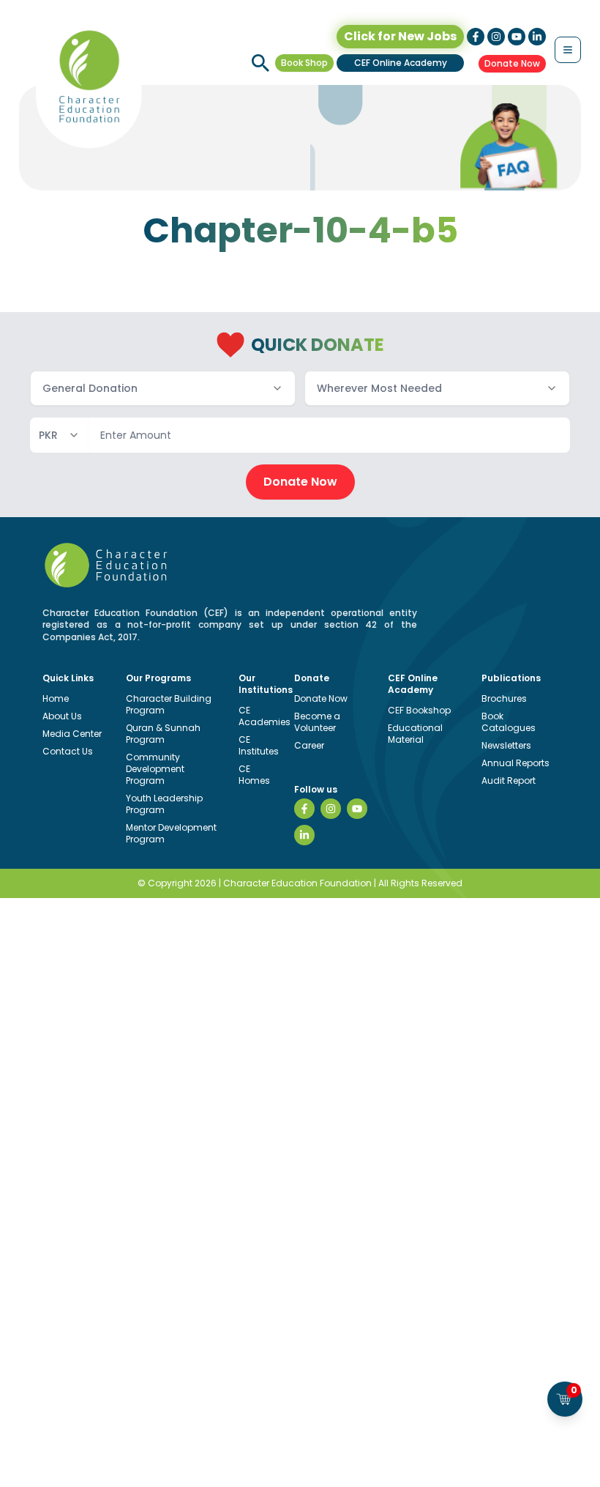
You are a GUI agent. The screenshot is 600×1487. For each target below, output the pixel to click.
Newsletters (506, 745)
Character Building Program (168, 704)
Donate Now (512, 63)
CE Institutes (259, 745)
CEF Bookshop (419, 710)
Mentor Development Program (171, 833)
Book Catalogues (508, 722)
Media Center (72, 733)
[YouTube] (357, 808)
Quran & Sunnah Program (163, 734)
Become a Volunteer (317, 722)
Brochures (504, 698)
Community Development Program (155, 769)
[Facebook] (304, 808)
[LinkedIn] (304, 835)
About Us (62, 716)
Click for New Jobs (400, 36)
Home (55, 698)
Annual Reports (515, 763)
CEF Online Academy (400, 62)
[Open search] (260, 63)
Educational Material (415, 734)
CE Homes (254, 775)
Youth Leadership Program (164, 804)
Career (309, 745)
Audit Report (508, 780)
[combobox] (163, 388)
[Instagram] (330, 808)
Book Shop (304, 62)
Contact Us (67, 751)
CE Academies (264, 716)
